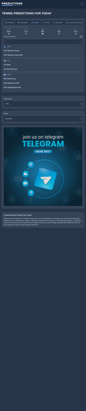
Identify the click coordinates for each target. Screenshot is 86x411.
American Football (75, 22)
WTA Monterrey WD (11, 83)
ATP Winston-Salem (12, 51)
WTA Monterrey (10, 79)
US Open (7, 65)
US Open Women (10, 69)
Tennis (36, 22)
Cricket (47, 22)
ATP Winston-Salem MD (13, 55)
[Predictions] (40, 4)
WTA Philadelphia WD (12, 87)
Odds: (6, 114)
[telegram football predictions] (43, 205)
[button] (82, 4)
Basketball (24, 22)
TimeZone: (8, 99)
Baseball (59, 22)
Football (11, 22)
